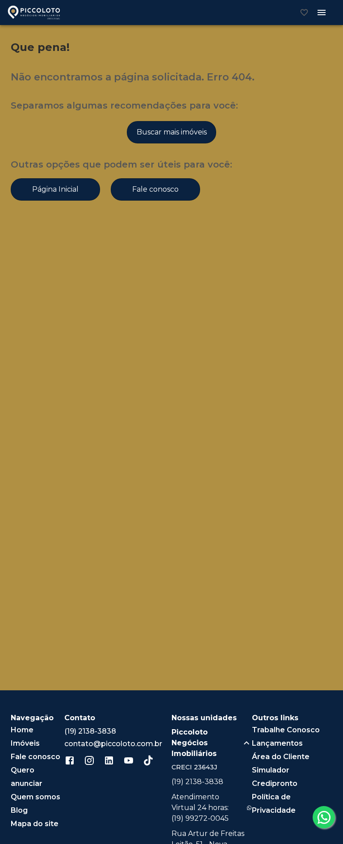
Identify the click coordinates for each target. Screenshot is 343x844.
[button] (212, 743)
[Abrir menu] (321, 12)
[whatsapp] (324, 817)
